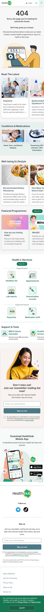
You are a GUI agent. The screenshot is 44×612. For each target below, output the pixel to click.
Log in (30, 3)
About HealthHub (9, 574)
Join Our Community (10, 578)
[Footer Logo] (22, 495)
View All (36, 211)
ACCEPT (22, 608)
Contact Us (7, 592)
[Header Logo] (7, 3)
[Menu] (41, 3)
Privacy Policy (29, 420)
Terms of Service (14, 561)
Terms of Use (19, 418)
